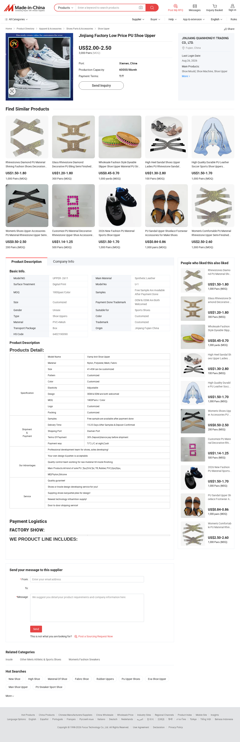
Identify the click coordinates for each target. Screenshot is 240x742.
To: (26, 588)
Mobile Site (201, 714)
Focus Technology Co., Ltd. (95, 727)
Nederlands (127, 719)
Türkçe (193, 719)
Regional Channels (164, 714)
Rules (234, 19)
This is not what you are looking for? (51, 636)
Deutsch (113, 719)
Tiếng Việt (205, 719)
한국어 (150, 719)
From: (24, 579)
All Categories (17, 19)
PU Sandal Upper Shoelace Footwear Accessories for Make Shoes (219, 497)
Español (44, 719)
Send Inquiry (101, 85)
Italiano (101, 719)
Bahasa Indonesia (224, 719)
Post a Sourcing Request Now (93, 636)
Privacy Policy (176, 727)
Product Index (185, 714)
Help (171, 19)
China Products (47, 714)
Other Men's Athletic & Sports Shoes (40, 659)
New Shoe (14, 679)
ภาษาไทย (181, 719)
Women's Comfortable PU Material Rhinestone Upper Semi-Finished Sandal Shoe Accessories (219, 525)
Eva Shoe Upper (157, 679)
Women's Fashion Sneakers (84, 659)
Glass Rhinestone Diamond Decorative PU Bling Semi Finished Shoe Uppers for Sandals (219, 300)
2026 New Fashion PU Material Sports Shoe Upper (219, 469)
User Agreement (141, 727)
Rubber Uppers (105, 679)
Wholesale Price (125, 714)
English (32, 719)
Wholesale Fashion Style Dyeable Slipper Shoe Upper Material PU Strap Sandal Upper (219, 328)
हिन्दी (170, 719)
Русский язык (87, 719)
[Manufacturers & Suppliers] (24, 8)
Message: (22, 597)
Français (71, 719)
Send (36, 629)
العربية (140, 719)
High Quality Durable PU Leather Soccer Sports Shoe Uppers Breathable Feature (219, 384)
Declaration (159, 727)
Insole (9, 659)
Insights (215, 714)
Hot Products (28, 714)
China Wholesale (104, 714)
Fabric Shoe (82, 679)
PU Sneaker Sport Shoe (49, 687)
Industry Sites (144, 714)
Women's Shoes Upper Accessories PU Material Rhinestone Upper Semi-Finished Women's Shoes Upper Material (219, 412)
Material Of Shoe (57, 679)
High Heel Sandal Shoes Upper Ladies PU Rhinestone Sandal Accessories (219, 356)
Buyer (154, 19)
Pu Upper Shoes (131, 679)
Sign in (232, 10)
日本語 (161, 719)
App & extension (192, 19)
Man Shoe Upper (18, 687)
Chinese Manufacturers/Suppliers (75, 714)
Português (57, 719)
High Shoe (34, 679)
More (185, 76)
